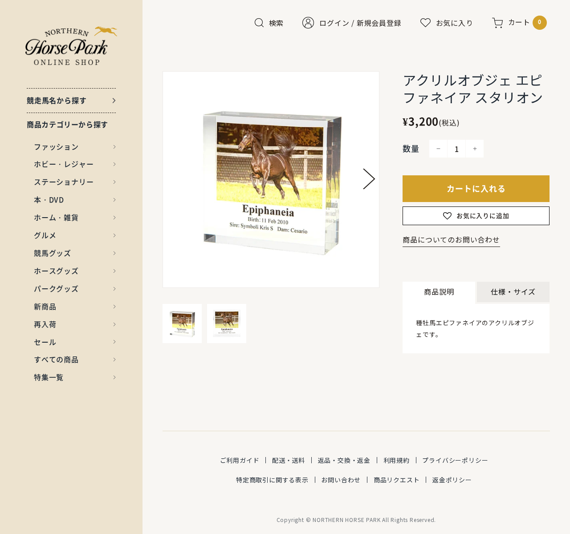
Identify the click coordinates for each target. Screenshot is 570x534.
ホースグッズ (56, 270)
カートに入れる (476, 188)
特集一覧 (49, 377)
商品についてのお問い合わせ (451, 239)
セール (45, 341)
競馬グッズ (52, 252)
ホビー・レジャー (64, 163)
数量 (411, 148)
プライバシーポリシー (455, 460)
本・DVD (49, 199)
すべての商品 (56, 359)
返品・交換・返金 (344, 460)
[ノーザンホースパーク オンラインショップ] (71, 45)
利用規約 (396, 460)
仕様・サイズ (513, 291)
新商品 (45, 306)
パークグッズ (56, 288)
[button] (369, 179)
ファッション (56, 146)
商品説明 (439, 291)
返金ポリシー (452, 479)
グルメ (45, 235)
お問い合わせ (341, 479)
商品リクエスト (397, 479)
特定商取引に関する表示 (272, 479)
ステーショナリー (64, 181)
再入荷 (45, 324)
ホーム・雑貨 (56, 217)
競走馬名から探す (56, 100)
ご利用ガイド (240, 460)
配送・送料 (288, 460)
